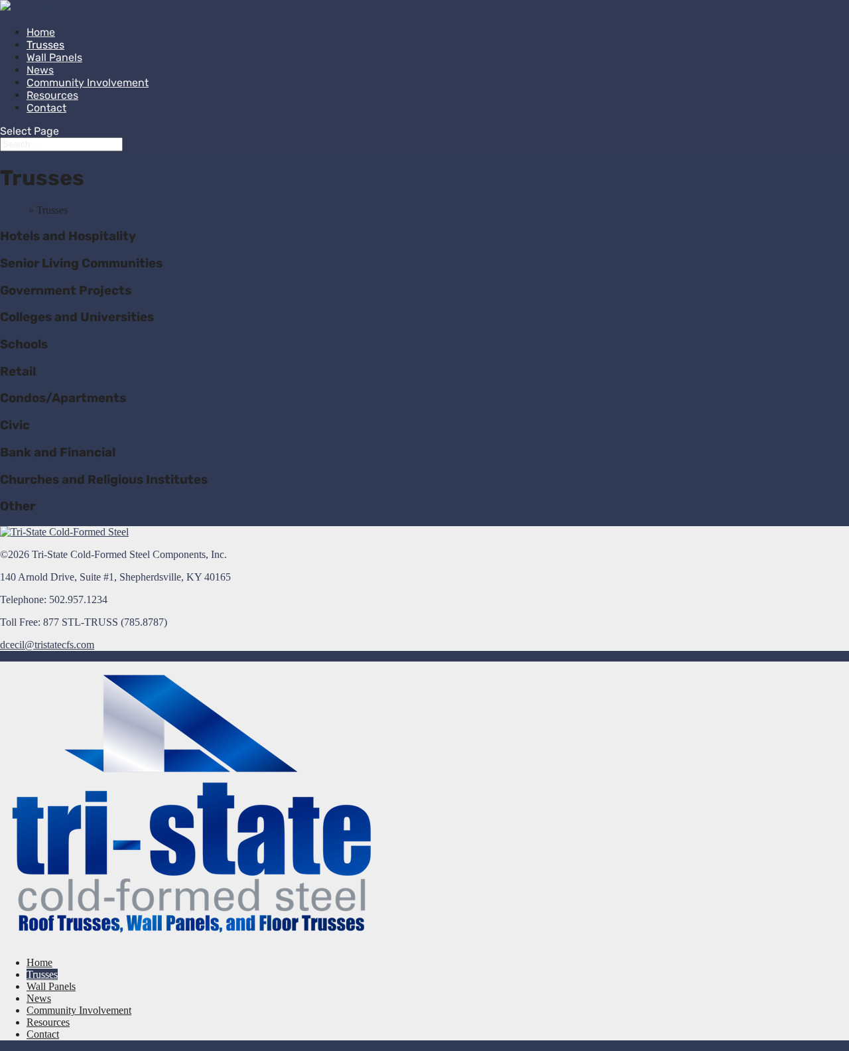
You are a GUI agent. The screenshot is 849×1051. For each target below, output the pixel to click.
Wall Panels (54, 57)
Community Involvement (88, 82)
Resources (48, 1022)
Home (13, 210)
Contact (46, 108)
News (39, 998)
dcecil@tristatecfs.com (47, 644)
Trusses (42, 974)
